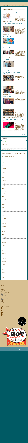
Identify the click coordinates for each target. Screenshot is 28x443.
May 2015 (3, 267)
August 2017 (3, 226)
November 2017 (4, 221)
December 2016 (4, 239)
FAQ (1, 286)
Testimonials (3, 290)
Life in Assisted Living (8, 159)
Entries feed (3, 165)
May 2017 (3, 231)
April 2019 (3, 207)
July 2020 (3, 193)
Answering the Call (7, 96)
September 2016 (4, 242)
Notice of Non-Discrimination (4, 305)
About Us (2, 284)
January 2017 (3, 237)
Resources (2, 285)
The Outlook (6, 59)
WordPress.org (4, 168)
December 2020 (4, 191)
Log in (2, 163)
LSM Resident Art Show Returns (11, 85)
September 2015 (4, 261)
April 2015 (3, 269)
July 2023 (3, 183)
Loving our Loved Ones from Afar (10, 156)
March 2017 (3, 234)
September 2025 (4, 175)
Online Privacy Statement (4, 291)
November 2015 (4, 258)
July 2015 (3, 264)
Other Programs (3, 288)
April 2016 (3, 250)
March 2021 (3, 188)
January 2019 (3, 210)
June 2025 (3, 177)
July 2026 (3, 172)
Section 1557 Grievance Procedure (5, 306)
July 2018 (3, 215)
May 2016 (3, 248)
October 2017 (3, 223)
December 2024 (4, 180)
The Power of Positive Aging (10, 12)
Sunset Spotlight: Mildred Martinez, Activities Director (8, 149)
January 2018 (3, 218)
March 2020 (3, 196)
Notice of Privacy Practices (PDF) (5, 292)
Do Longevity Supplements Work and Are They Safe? (13, 120)
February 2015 (3, 272)
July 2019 (3, 204)
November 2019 (4, 199)
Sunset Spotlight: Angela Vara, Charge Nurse (12, 24)
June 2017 (3, 229)
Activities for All (7, 36)
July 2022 (3, 185)
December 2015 (4, 256)
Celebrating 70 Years (8, 47)
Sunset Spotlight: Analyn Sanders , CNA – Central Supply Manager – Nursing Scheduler (13, 72)
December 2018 (4, 212)
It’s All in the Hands (8, 108)
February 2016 (3, 253)
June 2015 (3, 266)
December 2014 (4, 275)
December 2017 (4, 220)
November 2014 (4, 277)
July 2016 (3, 245)
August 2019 (3, 202)
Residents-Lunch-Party (4, 144)
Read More (10, 21)
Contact (2, 289)
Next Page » (23, 134)
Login (19, 349)
